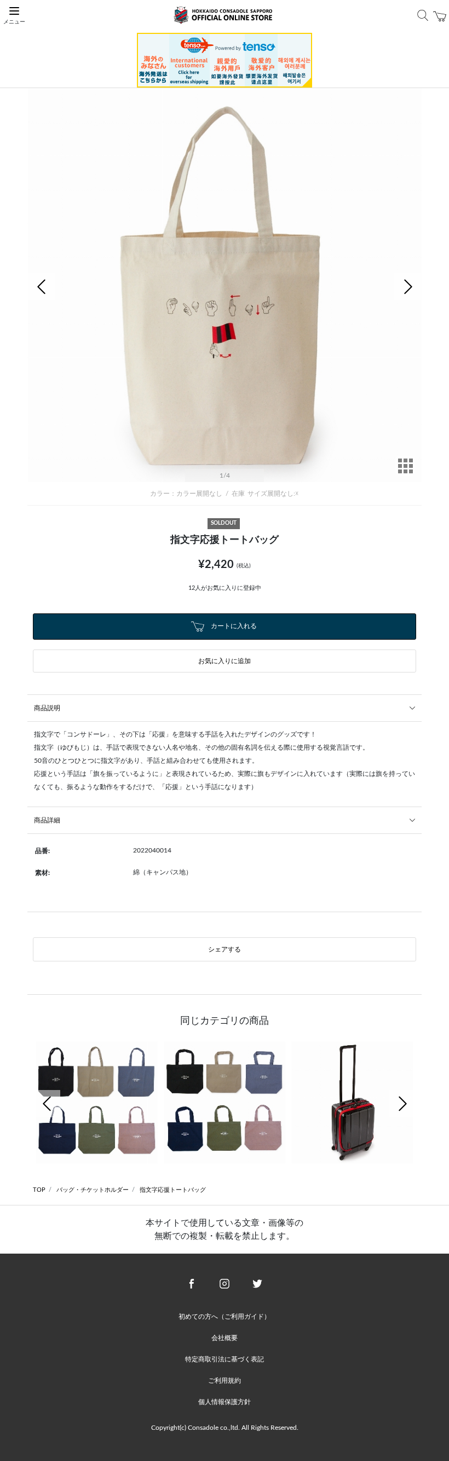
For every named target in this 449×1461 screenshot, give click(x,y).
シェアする (224, 949)
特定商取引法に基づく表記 (224, 1359)
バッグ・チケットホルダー (92, 1190)
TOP (39, 1190)
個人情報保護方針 (224, 1402)
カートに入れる (233, 626)
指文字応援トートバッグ (173, 1190)
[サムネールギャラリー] (405, 473)
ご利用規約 (224, 1380)
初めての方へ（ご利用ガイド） (224, 1316)
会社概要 (224, 1338)
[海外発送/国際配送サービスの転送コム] (224, 59)
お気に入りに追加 (224, 661)
